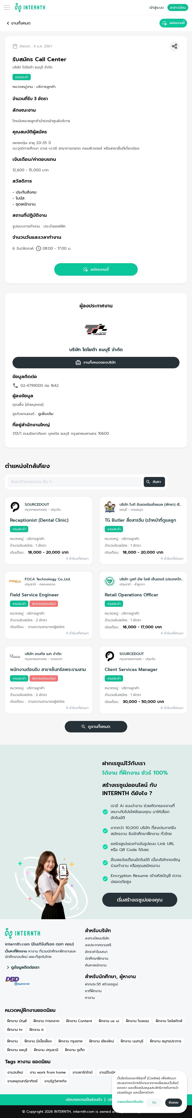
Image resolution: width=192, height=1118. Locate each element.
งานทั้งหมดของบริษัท (99, 362)
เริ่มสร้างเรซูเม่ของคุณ (139, 899)
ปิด (154, 1102)
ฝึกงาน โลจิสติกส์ (169, 1021)
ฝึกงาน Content (79, 1021)
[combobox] (74, 481)
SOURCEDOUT (37, 504)
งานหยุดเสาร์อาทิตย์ (22, 1081)
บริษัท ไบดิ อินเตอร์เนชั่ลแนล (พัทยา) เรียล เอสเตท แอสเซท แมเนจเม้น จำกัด (151, 504)
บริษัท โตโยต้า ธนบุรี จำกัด (96, 349)
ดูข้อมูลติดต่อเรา (25, 967)
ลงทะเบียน (178, 7)
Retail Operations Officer (131, 595)
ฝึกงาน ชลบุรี (17, 1050)
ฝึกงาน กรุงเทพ (70, 1041)
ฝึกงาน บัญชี (17, 1021)
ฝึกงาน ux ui (109, 1021)
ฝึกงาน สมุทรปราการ (165, 1041)
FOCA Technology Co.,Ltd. (48, 579)
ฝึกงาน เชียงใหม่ (101, 1041)
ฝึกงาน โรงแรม (137, 1021)
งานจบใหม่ (15, 1072)
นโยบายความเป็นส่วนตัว (84, 1099)
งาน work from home (48, 1072)
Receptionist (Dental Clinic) (39, 520)
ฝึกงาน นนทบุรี (132, 1041)
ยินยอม (173, 1102)
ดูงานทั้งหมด (99, 727)
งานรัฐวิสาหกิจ (55, 1081)
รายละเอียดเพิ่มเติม (130, 1101)
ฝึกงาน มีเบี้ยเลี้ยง (38, 1041)
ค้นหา (157, 481)
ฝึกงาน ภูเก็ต (75, 1050)
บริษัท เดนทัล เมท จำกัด (43, 654)
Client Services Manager (131, 669)
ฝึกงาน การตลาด (47, 1021)
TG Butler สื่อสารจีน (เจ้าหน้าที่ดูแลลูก (140, 520)
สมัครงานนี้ (177, 22)
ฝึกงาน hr (15, 1029)
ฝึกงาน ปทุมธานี (46, 1050)
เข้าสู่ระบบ (157, 7)
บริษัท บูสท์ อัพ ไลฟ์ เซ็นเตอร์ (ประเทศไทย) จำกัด (151, 579)
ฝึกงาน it (37, 1029)
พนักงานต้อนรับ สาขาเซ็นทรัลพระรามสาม (48, 669)
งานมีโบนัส (107, 1072)
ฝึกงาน (12, 1041)
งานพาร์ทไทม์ (82, 1072)
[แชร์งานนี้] (175, 46)
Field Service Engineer (34, 595)
